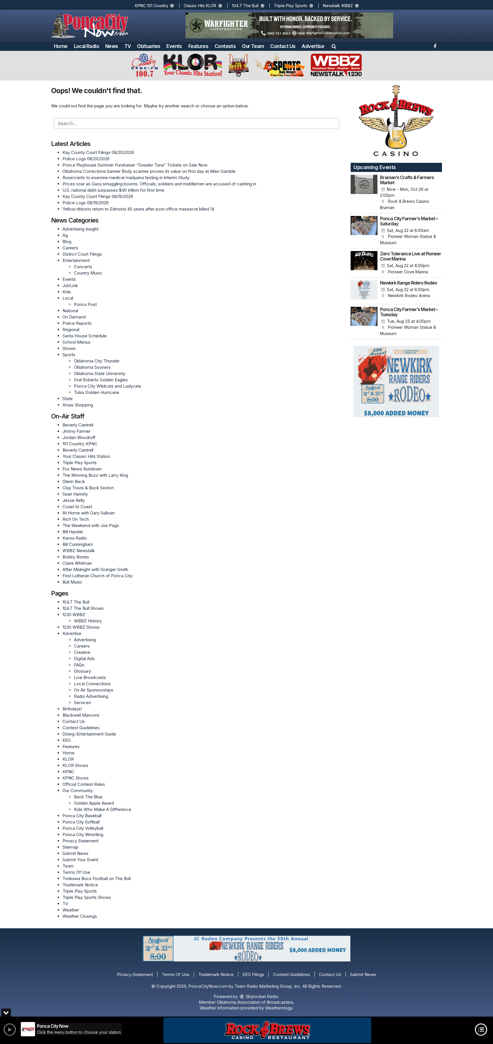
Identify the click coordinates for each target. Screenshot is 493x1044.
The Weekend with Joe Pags (90, 525)
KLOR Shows (75, 765)
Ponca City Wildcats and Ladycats (107, 386)
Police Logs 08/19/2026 (85, 202)
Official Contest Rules (83, 784)
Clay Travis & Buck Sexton (88, 487)
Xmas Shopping (77, 405)
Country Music (88, 273)
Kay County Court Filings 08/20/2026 (98, 152)
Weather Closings (79, 916)
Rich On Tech (75, 519)
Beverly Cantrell (77, 425)
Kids (66, 291)
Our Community (77, 790)
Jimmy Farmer (76, 431)
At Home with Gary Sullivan (88, 513)
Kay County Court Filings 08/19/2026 (97, 196)
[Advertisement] (289, 25)
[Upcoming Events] (364, 193)
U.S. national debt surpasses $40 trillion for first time (113, 190)
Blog (66, 241)
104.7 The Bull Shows (83, 608)
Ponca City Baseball (82, 815)
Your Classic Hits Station (86, 456)
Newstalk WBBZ (338, 5)
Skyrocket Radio (261, 996)
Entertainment (76, 260)
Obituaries (148, 46)
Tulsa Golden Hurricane (96, 392)
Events (174, 46)
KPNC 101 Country (152, 5)
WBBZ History (88, 621)
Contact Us (282, 46)
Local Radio (86, 46)
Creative (82, 652)
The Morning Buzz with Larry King (95, 475)
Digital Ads (84, 658)
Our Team (253, 46)
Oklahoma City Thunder (97, 361)
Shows (69, 348)
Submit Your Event (80, 859)
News (111, 46)
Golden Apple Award (94, 803)
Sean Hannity (75, 494)
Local (67, 298)
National (70, 310)
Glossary (82, 671)
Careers (70, 248)
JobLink (70, 285)
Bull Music (72, 582)
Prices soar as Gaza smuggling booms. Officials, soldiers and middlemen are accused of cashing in (159, 184)
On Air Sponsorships (93, 690)
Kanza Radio (74, 538)
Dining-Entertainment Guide (89, 734)
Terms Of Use (76, 872)
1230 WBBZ (73, 614)
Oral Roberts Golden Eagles (101, 379)
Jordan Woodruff (79, 437)
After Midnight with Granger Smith (95, 569)
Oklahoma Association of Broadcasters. (255, 1002)
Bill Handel (72, 531)
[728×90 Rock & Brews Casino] (267, 1030)
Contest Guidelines (81, 727)
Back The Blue (88, 796)
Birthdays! (72, 709)
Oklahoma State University (99, 373)
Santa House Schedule (84, 335)
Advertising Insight (80, 229)
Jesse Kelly (73, 500)
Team (68, 866)
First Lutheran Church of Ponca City (97, 575)
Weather (70, 910)
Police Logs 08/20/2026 (86, 158)
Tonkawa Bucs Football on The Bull (96, 878)
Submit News (75, 853)
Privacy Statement (80, 840)
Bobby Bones (75, 557)
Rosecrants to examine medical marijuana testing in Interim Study (125, 177)
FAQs (79, 665)
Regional (70, 329)
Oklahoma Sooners (92, 367)
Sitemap (70, 847)
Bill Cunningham (77, 544)
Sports (68, 354)
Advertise (313, 46)
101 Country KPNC (80, 443)
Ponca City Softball (81, 822)
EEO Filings (253, 974)
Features (198, 46)
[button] (333, 46)
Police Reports (77, 323)
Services (82, 702)
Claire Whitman (77, 563)
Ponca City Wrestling (82, 834)
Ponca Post (85, 304)
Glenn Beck (73, 481)
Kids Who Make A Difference (102, 809)
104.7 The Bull (246, 5)
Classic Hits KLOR (200, 5)
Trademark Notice (80, 884)
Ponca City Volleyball (82, 828)
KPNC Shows (75, 778)
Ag (65, 235)
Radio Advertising (91, 696)
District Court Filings (82, 254)
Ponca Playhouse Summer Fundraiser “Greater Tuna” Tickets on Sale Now (134, 165)
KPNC (68, 771)
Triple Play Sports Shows (86, 897)
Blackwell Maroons (81, 715)
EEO (66, 740)
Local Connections (92, 683)
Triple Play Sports (291, 5)
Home (61, 46)
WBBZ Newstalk (78, 550)
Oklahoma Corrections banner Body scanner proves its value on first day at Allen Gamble (149, 171)
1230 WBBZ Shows (81, 627)
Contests (225, 46)
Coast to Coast (77, 506)
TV (127, 46)
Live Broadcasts (90, 677)
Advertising (85, 639)
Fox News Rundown (82, 469)
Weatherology (278, 1008)
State (67, 398)
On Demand (74, 317)
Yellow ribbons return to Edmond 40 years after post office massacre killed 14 (138, 209)
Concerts (83, 266)
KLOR (68, 759)
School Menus (76, 342)
